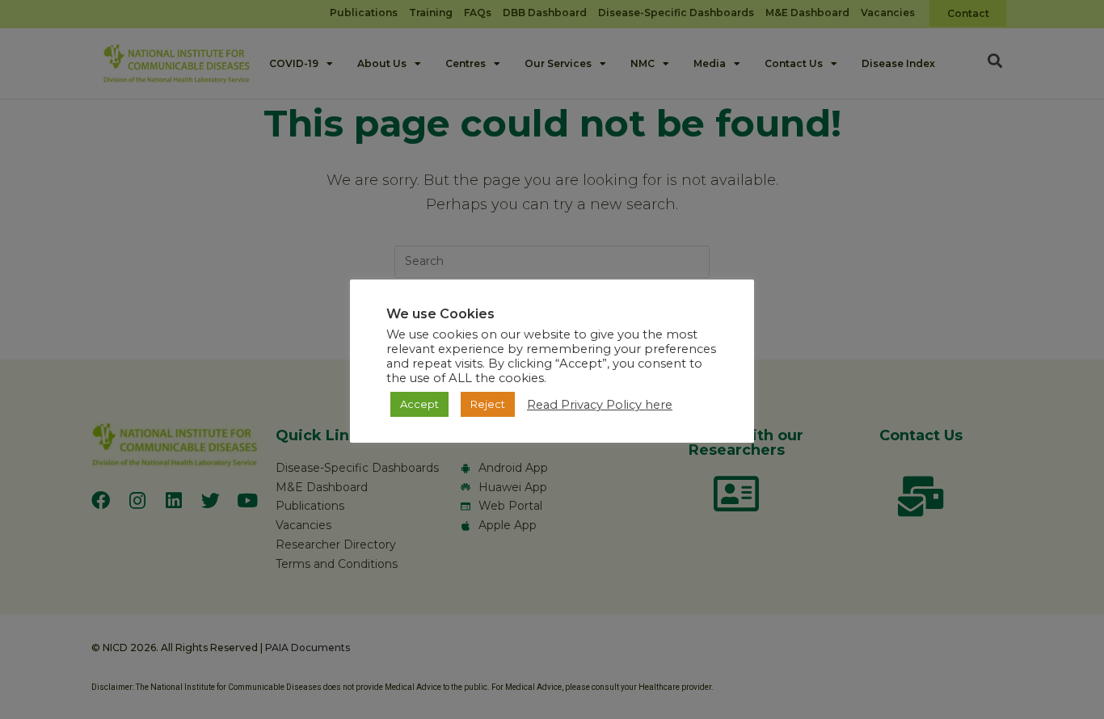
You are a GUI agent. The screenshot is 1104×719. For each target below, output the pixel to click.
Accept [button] (419, 403)
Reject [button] (487, 403)
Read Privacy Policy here (599, 404)
